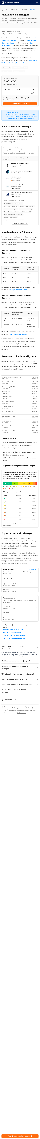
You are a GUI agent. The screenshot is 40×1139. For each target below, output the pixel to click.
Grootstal (12, 63)
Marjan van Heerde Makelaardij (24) (13, 220)
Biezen (18, 63)
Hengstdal (27, 63)
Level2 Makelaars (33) (25, 211)
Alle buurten (30, 598)
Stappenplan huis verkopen (13, 629)
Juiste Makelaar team (13, 31)
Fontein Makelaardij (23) (10, 217)
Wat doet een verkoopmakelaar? (14, 635)
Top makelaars (17, 67)
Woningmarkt (6, 67)
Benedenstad (33, 60)
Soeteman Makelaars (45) (27, 206)
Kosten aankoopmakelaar (12, 632)
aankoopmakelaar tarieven (18, 334)
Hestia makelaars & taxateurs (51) (13, 203)
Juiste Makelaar (21, 713)
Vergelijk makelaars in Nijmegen (19, 1136)
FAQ (23, 71)
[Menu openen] (37, 2)
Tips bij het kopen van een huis (14, 638)
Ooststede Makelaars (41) (11, 206)
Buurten (16, 71)
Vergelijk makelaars (19, 103)
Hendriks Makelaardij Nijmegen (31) (13, 214)
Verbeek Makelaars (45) (25, 209)
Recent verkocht (7, 71)
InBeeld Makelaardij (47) (10, 209)
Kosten (25, 67)
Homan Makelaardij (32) (10, 211)
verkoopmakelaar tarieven (18, 290)
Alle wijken (31, 569)
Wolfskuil (4, 63)
